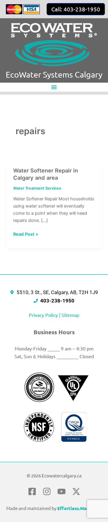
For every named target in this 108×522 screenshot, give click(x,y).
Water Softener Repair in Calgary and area (45, 174)
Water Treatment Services (37, 188)
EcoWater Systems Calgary (54, 74)
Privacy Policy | (45, 315)
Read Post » (25, 234)
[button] (54, 87)
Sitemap (70, 315)
